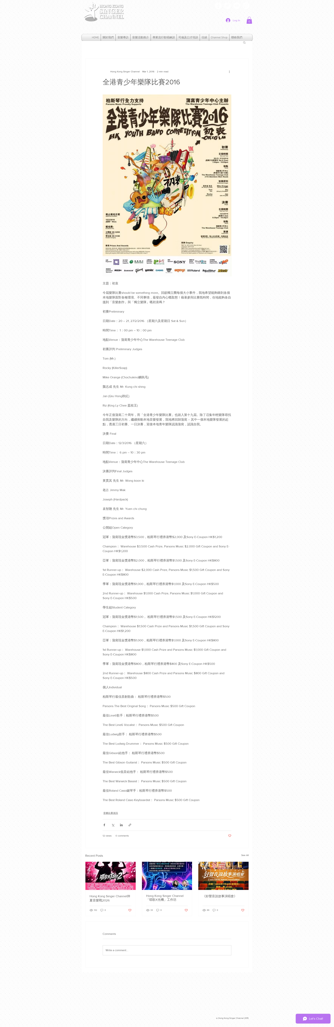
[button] (249, 20)
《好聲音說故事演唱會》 (219, 896)
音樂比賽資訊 (110, 813)
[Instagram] (245, 5)
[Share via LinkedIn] (121, 825)
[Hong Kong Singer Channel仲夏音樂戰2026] (110, 876)
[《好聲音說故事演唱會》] (223, 876)
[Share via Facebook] (104, 825)
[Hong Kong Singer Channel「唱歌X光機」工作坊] (167, 876)
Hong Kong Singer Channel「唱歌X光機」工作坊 (165, 897)
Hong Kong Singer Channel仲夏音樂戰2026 (110, 898)
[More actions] (229, 72)
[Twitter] (227, 5)
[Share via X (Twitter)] (112, 825)
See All (245, 855)
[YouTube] (236, 5)
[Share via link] (130, 825)
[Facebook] (218, 5)
